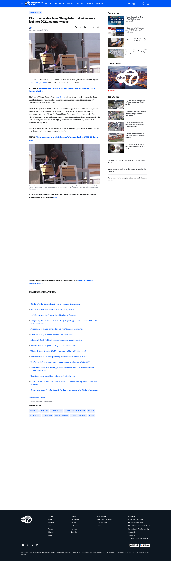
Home (50, 519)
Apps (50, 535)
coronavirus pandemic (38, 82)
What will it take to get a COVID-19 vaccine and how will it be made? (58, 351)
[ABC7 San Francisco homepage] (34, 3)
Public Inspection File (98, 552)
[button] (22, 3)
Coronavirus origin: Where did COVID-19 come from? (51, 334)
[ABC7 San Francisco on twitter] (28, 545)
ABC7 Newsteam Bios (135, 522)
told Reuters (61, 97)
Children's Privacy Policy (48, 552)
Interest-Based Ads (87, 552)
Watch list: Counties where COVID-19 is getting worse (52, 309)
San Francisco (59, 3)
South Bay (79, 3)
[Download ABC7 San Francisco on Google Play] (145, 545)
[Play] (127, 77)
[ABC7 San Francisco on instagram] (32, 545)
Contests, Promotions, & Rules (138, 538)
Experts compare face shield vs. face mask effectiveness (52, 376)
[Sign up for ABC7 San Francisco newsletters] (37, 545)
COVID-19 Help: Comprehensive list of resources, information (55, 303)
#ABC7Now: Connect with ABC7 (139, 526)
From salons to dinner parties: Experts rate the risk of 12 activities (56, 328)
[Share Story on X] (80, 27)
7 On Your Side (102, 522)
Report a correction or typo (37, 398)
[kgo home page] (26, 519)
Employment (132, 535)
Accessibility (132, 532)
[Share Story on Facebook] (75, 27)
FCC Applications (110, 552)
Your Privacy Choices (35, 552)
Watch (50, 529)
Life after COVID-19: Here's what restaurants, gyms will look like (56, 340)
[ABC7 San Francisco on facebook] (23, 545)
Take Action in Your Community (138, 529)
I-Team (99, 526)
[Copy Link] (98, 27)
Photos (50, 532)
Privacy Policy (24, 552)
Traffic (50, 526)
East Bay (70, 3)
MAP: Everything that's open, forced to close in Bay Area (53, 315)
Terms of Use (76, 552)
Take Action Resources (104, 519)
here (55, 197)
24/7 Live (48, 3)
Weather (51, 522)
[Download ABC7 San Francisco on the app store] (134, 545)
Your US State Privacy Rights (64, 552)
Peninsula (89, 3)
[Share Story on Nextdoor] (89, 27)
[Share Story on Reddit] (84, 27)
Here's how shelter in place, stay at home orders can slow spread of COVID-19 (61, 362)
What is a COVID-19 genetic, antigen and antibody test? (53, 345)
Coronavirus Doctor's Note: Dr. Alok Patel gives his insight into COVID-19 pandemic (64, 389)
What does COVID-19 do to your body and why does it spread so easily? (58, 356)
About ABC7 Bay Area (135, 519)
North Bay (99, 3)
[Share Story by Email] (93, 27)
